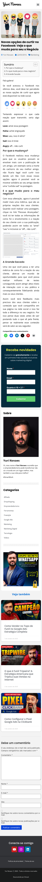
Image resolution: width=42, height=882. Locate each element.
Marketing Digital (10, 529)
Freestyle (7, 515)
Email (9, 378)
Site (2, 802)
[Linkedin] (28, 849)
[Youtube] (14, 849)
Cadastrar (21, 399)
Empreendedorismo (11, 506)
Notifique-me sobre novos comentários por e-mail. (20, 814)
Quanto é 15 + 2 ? (15, 388)
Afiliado (7, 497)
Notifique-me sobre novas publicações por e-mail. (20, 822)
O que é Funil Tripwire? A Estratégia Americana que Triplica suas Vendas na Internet (18, 675)
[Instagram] (21, 849)
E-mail (4, 793)
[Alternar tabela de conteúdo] (34, 64)
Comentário (7, 755)
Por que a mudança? (14, 68)
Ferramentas (9, 510)
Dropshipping (9, 501)
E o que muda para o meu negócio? (21, 71)
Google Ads (8, 520)
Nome (9, 369)
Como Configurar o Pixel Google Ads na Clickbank (18, 720)
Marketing (35, 55)
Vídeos (6, 538)
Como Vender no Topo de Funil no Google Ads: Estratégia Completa (18, 628)
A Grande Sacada (13, 74)
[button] (38, 4)
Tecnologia (8, 533)
